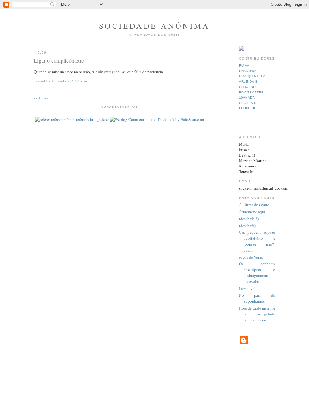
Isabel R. (248, 108)
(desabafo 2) (249, 218)
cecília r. (248, 103)
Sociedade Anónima (154, 26)
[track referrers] (72, 119)
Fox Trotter (251, 92)
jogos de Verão (251, 257)
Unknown (248, 71)
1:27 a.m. (80, 81)
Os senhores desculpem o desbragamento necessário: (257, 272)
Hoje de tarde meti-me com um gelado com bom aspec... (257, 314)
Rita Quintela (252, 76)
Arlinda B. (249, 81)
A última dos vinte (254, 204)
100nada (247, 97)
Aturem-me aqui (252, 211)
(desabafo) (247, 225)
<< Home (41, 98)
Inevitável (247, 288)
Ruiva (244, 65)
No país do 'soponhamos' (257, 298)
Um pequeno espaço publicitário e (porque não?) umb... (257, 241)
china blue (249, 87)
